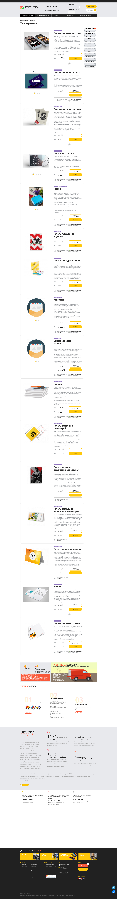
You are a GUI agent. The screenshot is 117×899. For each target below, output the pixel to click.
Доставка (33, 870)
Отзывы (23, 879)
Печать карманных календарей (90, 53)
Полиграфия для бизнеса (51, 866)
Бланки (89, 63)
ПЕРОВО (71, 4)
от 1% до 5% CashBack (82, 865)
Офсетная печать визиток (90, 31)
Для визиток (33, 866)
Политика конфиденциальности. (25, 895)
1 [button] (34, 93)
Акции (69, 1)
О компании (24, 864)
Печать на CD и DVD (89, 36)
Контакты (36, 1)
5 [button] (40, 174)
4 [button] (40, 93)
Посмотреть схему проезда (27, 802)
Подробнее (75, 58)
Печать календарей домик (90, 61)
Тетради (89, 38)
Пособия (89, 51)
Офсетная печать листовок (90, 28)
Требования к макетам (35, 868)
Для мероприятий (49, 870)
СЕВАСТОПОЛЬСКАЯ (73, 9)
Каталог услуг (24, 866)
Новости (23, 868)
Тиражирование (49, 868)
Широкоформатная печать (51, 872)
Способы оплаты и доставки (55, 1)
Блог (23, 872)
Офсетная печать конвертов (90, 48)
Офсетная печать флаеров (90, 33)
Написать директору (26, 1)
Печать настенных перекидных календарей (90, 56)
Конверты (89, 46)
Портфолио (43, 1)
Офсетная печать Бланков (90, 66)
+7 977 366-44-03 (63, 868)
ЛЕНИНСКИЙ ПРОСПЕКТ (74, 6)
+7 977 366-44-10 (63, 873)
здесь (47, 882)
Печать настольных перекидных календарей (90, 58)
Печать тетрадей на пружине (90, 41)
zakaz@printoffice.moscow (52, 10)
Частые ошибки (34, 864)
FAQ (65, 1)
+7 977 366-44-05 (63, 871)
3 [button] (38, 93)
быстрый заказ (91, 6)
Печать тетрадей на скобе (90, 43)
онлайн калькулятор (75, 54)
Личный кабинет (34, 879)
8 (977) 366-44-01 (51, 6)
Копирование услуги (50, 864)
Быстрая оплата (25, 874)
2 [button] (36, 93)
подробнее (28, 712)
